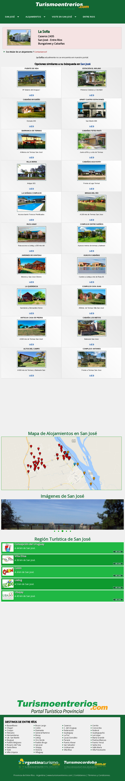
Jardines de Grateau (31, 255)
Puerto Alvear (70, 742)
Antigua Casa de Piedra (31, 318)
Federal (95, 730)
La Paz (66, 735)
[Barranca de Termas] (31, 150)
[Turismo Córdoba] (85, 772)
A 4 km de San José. (24, 570)
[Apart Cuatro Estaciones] (91, 119)
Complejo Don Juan (91, 286)
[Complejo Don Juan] (91, 306)
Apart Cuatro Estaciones (92, 99)
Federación (69, 730)
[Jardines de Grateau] (31, 275)
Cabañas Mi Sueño (31, 99)
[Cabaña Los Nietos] (91, 337)
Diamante (39, 730)
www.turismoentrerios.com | (60, 775)
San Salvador (69, 745)
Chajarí (10, 728)
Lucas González (70, 737)
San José (39, 745)
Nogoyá (10, 740)
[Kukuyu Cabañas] (91, 275)
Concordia (97, 728)
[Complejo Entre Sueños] (91, 243)
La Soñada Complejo (32, 193)
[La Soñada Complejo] (31, 212)
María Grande (98, 737)
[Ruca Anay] (31, 243)
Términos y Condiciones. (99, 775)
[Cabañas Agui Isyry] (91, 181)
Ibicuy (37, 735)
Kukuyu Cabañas (92, 255)
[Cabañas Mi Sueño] (31, 119)
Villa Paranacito (99, 750)
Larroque (96, 735)
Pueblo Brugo (41, 742)
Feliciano (10, 733)
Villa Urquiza (12, 752)
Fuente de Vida (32, 68)
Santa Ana (96, 745)
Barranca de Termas (32, 131)
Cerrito (95, 725)
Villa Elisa (68, 750)
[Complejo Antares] (91, 368)
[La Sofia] (18, 45)
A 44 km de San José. (29, 546)
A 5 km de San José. (24, 582)
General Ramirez (42, 733)
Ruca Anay (32, 224)
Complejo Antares (92, 349)
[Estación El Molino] (91, 88)
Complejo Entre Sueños (91, 224)
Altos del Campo (31, 349)
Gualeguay (68, 733)
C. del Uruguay (70, 728)
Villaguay (39, 752)
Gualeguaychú (98, 733)
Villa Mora (31, 162)
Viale (9, 750)
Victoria (38, 750)
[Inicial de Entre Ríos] (62, 9)
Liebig (38, 737)
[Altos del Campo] (31, 368)
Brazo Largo (40, 725)
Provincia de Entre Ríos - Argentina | (30, 775)
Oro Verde (40, 740)
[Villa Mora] (31, 181)
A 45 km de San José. (25, 594)
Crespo (10, 730)
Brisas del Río (91, 193)
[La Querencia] (31, 306)
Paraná (67, 740)
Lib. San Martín (13, 737)
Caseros (67, 725)
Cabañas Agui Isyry (91, 162)
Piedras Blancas (99, 740)
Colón (38, 728)
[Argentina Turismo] (39, 772)
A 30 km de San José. (25, 558)
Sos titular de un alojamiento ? (26, 51)
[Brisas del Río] (91, 212)
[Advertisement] (62, 403)
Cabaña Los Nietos (92, 318)
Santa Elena (12, 747)
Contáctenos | (81, 775)
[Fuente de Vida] (31, 88)
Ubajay (38, 747)
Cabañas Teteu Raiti (91, 131)
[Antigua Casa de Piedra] (31, 337)
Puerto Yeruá (98, 742)
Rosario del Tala (14, 745)
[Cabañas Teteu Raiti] (91, 150)
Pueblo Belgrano (14, 742)
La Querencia (31, 286)
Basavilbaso (12, 725)
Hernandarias (13, 735)
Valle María (97, 747)
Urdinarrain (69, 747)
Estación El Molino (91, 68)
